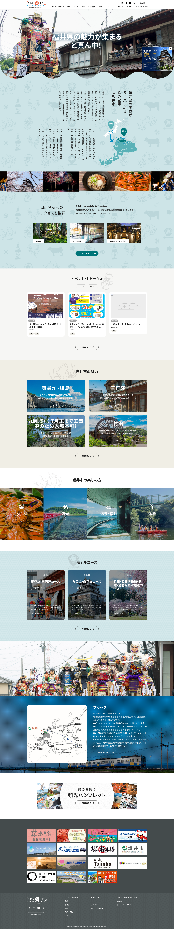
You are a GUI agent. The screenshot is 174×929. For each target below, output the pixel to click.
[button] (83, 68)
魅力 (68, 7)
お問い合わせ (35, 914)
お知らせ (93, 286)
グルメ (76, 7)
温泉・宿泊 (91, 7)
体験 (100, 7)
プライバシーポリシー (125, 904)
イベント (121, 7)
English (142, 3)
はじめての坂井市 (57, 7)
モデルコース (109, 7)
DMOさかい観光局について (127, 897)
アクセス (130, 7)
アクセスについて (104, 752)
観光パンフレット (142, 7)
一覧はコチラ (85, 347)
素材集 (119, 901)
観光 (83, 7)
